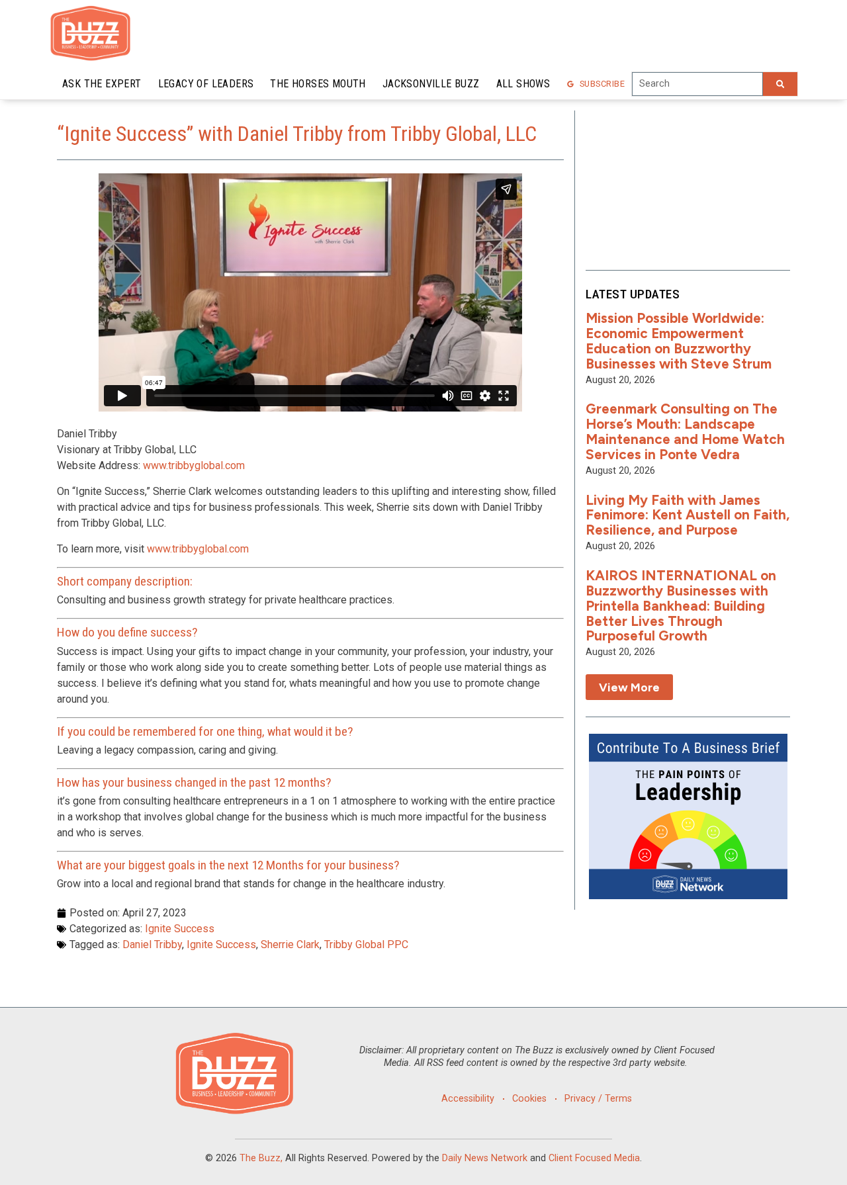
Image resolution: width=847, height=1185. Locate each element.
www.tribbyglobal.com (194, 465)
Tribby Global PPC (366, 944)
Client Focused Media (594, 1158)
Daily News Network (484, 1158)
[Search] (780, 84)
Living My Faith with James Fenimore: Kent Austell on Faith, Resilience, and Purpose (687, 515)
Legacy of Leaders (206, 83)
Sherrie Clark (290, 944)
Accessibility (467, 1098)
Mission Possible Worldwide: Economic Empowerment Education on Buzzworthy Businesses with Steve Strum (679, 341)
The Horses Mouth (317, 83)
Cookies (529, 1098)
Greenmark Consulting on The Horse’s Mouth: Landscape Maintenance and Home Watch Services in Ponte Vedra (685, 431)
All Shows (523, 83)
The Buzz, (261, 1158)
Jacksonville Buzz (431, 83)
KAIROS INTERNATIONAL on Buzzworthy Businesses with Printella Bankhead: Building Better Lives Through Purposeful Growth (681, 605)
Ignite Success (179, 928)
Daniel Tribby (152, 944)
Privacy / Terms (598, 1098)
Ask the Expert (102, 83)
